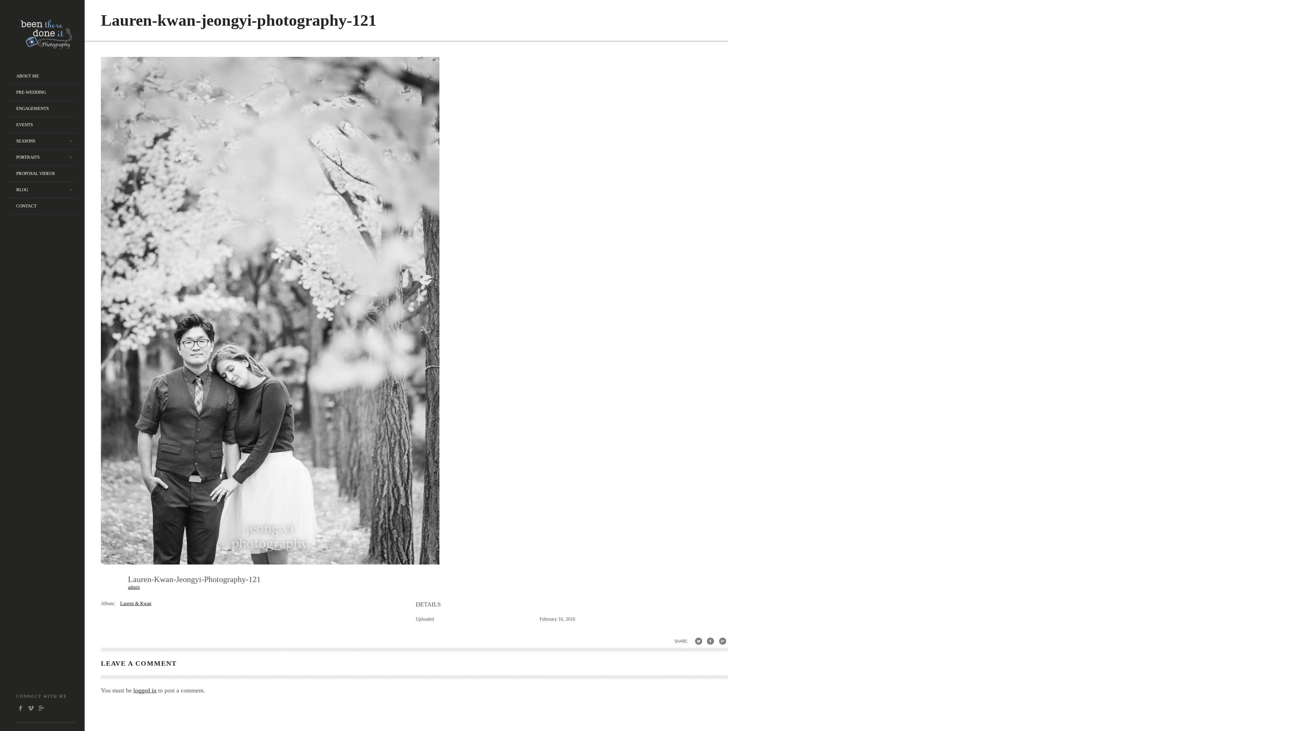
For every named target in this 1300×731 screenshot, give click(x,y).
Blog (22, 189)
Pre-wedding (31, 92)
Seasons (25, 140)
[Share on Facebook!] (710, 641)
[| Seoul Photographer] (46, 46)
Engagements (32, 108)
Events (24, 124)
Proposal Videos (35, 173)
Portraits (28, 157)
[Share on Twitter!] (698, 641)
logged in (144, 690)
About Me (27, 76)
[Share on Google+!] (722, 641)
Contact (26, 205)
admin (134, 587)
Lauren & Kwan (135, 603)
